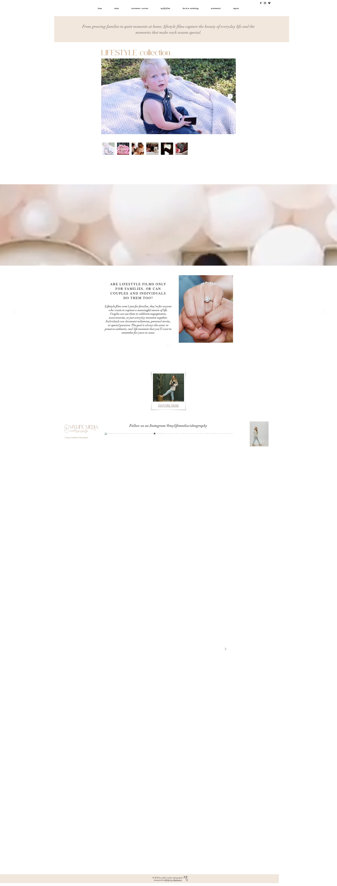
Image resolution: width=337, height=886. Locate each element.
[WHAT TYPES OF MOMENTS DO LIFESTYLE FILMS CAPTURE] (167, 345)
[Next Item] (230, 96)
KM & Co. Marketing (173, 880)
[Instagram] (265, 3)
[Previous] (14, 311)
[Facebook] (260, 3)
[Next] (323, 311)
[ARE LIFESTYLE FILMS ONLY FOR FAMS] (169, 345)
